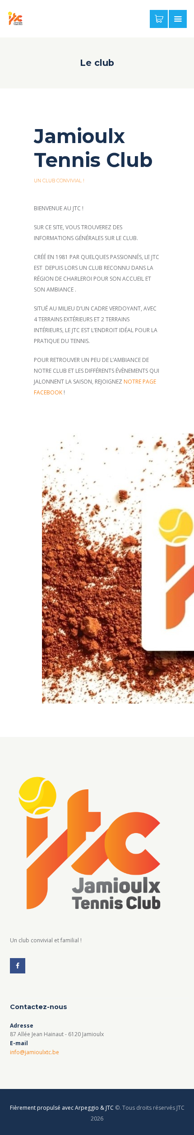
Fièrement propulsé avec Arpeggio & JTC (62, 1108)
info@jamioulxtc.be (34, 1052)
